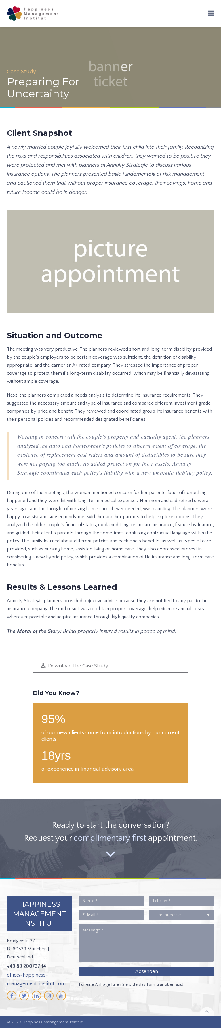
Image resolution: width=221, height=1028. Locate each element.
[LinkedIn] (36, 995)
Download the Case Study (78, 666)
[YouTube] (61, 995)
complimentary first (110, 838)
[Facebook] (11, 995)
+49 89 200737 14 (26, 966)
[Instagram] (49, 995)
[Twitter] (24, 995)
